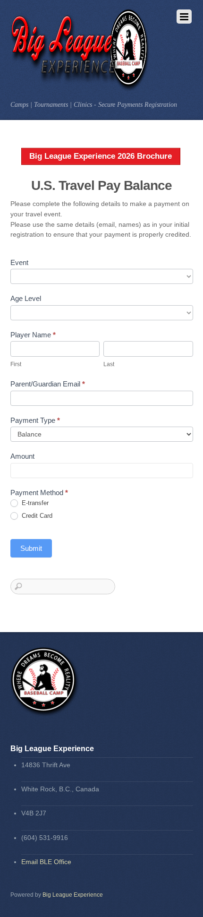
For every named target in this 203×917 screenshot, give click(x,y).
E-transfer (34, 502)
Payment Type (35, 420)
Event (19, 262)
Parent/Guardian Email (47, 384)
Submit (31, 548)
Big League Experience (72, 894)
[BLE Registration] (80, 86)
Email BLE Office (46, 862)
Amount (22, 456)
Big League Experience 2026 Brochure (100, 156)
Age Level (25, 298)
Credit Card (36, 515)
